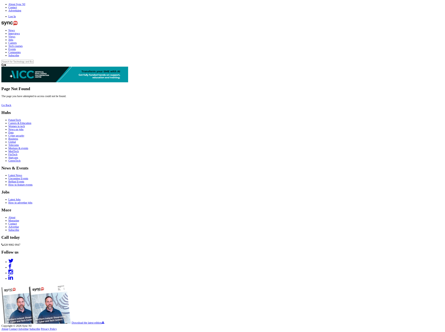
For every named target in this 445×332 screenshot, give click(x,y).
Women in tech (16, 126)
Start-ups (13, 157)
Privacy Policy (49, 328)
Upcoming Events (18, 178)
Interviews (14, 33)
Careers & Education (19, 123)
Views (11, 36)
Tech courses (15, 46)
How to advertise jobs (20, 202)
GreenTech (14, 160)
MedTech (13, 151)
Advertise (13, 226)
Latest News (15, 175)
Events (12, 49)
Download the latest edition (87, 322)
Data (11, 132)
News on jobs (15, 129)
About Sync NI (16, 4)
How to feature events (20, 184)
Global (12, 141)
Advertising (14, 10)
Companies (14, 52)
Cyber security (16, 135)
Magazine (13, 220)
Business (13, 138)
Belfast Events (16, 181)
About (11, 217)
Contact (12, 7)
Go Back (6, 105)
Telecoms (13, 145)
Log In (12, 16)
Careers (12, 42)
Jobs (10, 39)
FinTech (12, 154)
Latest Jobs (14, 199)
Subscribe (13, 55)
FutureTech (14, 119)
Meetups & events (18, 148)
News (11, 30)
